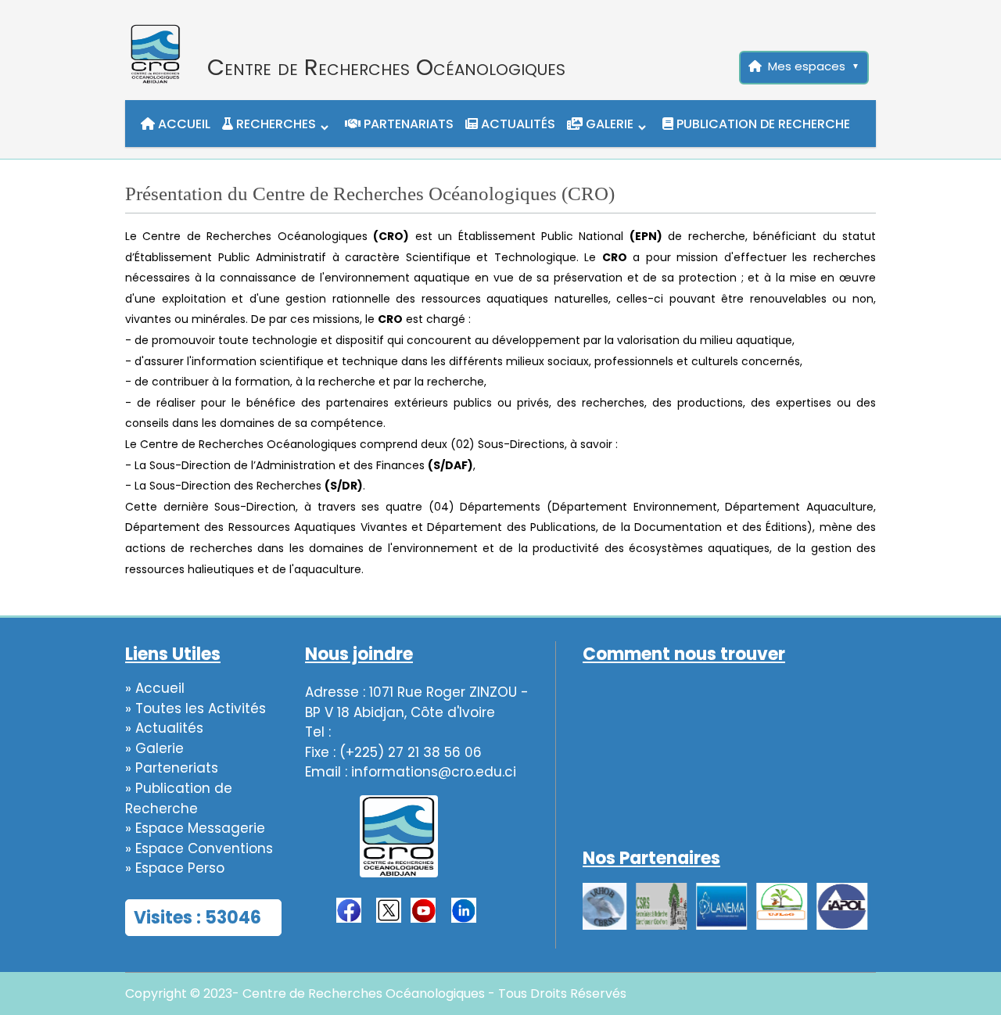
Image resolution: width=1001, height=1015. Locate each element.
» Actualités (164, 728)
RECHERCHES (274, 124)
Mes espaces (806, 66)
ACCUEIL (182, 124)
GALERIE (608, 124)
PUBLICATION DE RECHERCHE (761, 124)
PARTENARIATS (407, 124)
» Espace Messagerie (195, 828)
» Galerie (154, 748)
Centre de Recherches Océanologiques (386, 67)
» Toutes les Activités (195, 708)
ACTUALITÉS (516, 124)
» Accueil (155, 688)
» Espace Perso (174, 868)
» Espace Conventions (199, 848)
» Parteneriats (171, 768)
